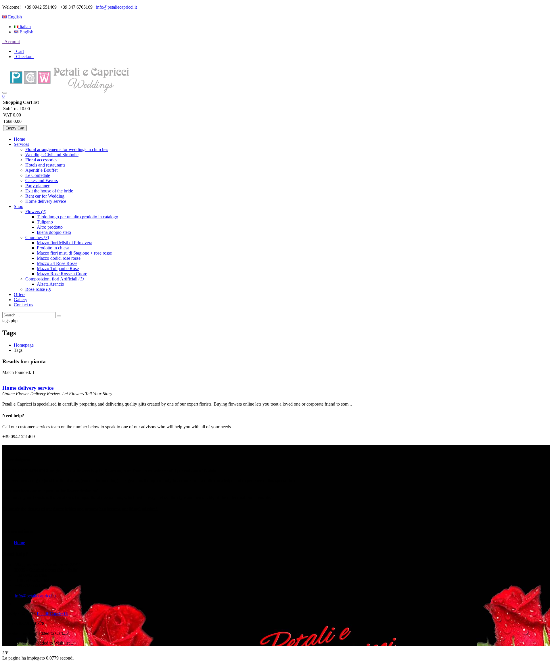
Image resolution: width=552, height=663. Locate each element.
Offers (19, 294)
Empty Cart (14, 128)
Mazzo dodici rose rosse (58, 258)
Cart (19, 51)
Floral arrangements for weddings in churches (66, 149)
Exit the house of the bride (49, 190)
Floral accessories (41, 159)
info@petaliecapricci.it (116, 7)
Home (19, 139)
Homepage (24, 345)
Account (11, 41)
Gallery (20, 299)
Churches (37, 237)
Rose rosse (38, 289)
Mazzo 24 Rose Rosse (57, 263)
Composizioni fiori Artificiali (54, 278)
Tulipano (45, 221)
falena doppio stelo (54, 232)
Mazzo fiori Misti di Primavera (64, 242)
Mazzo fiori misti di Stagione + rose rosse (74, 253)
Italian (24, 26)
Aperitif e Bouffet (41, 170)
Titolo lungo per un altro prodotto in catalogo (77, 216)
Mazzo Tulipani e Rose (58, 268)
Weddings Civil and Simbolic (51, 154)
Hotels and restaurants (45, 165)
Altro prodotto (50, 227)
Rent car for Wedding (44, 196)
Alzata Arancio (50, 284)
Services (21, 144)
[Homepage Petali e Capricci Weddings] (68, 91)
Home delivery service (45, 201)
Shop (18, 206)
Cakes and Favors (41, 180)
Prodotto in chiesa (53, 247)
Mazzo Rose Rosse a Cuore (62, 273)
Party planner (37, 185)
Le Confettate (37, 175)
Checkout (24, 56)
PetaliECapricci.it (52, 613)
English (14, 16)
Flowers (35, 211)
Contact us (23, 304)
